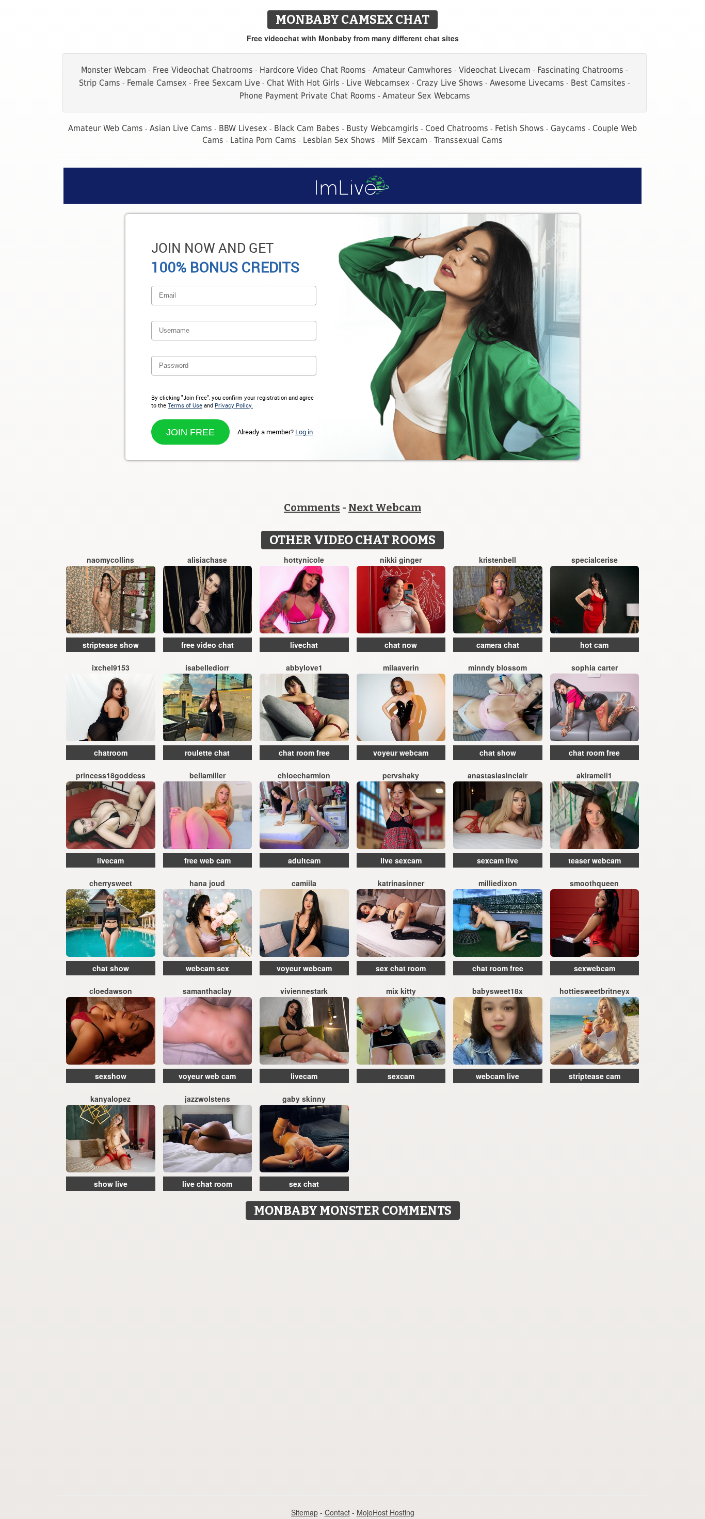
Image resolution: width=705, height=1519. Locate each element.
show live (110, 1184)
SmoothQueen (594, 883)
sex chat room (401, 968)
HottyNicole (304, 559)
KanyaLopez (110, 1098)
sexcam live (497, 860)
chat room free (304, 752)
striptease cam (594, 1076)
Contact (337, 1512)
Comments (312, 507)
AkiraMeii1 (594, 775)
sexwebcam (594, 968)
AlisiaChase (207, 559)
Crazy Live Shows (449, 83)
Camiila (304, 883)
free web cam (207, 860)
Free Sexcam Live (227, 83)
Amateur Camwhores (412, 70)
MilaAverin (401, 667)
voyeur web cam (207, 1076)
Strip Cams (99, 83)
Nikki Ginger (401, 559)
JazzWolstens (207, 1098)
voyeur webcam (400, 752)
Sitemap (304, 1512)
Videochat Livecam (495, 70)
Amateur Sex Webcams (426, 96)
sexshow (110, 1076)
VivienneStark (304, 991)
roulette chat (207, 752)
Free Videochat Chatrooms (203, 70)
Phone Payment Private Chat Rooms (307, 96)
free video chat (207, 645)
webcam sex (207, 968)
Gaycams (568, 128)
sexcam (401, 1076)
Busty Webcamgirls (382, 128)
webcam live (497, 1076)
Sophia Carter (594, 667)
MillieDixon (497, 883)
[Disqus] (352, 1354)
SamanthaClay (207, 991)
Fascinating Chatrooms (580, 70)
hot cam (594, 645)
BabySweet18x (497, 991)
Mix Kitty (401, 991)
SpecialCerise (594, 559)
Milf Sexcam (404, 140)
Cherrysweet (110, 883)
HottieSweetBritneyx (594, 991)
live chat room (207, 1184)
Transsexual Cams (468, 140)
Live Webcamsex (378, 83)
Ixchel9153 (111, 667)
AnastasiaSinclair (497, 775)
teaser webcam (594, 860)
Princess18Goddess (111, 775)
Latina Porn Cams (263, 140)
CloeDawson (110, 991)
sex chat (304, 1184)
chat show (497, 752)
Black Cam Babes (307, 128)
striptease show (111, 645)
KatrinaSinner (401, 883)
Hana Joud (207, 883)
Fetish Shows (519, 128)
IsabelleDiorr (207, 667)
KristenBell (497, 559)
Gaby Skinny (304, 1098)
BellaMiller (207, 775)
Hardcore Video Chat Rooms (313, 70)
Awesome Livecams (527, 83)
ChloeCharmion (304, 775)
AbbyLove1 (304, 667)
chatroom (110, 752)
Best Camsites (598, 83)
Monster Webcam (113, 70)
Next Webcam (384, 507)
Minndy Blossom (497, 667)
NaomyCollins (110, 559)
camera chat (497, 645)
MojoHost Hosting (385, 1512)
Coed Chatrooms (456, 128)
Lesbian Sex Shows (339, 140)
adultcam (304, 860)
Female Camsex (157, 83)
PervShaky (400, 775)
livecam (110, 860)
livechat (304, 645)
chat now (400, 645)
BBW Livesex (243, 128)
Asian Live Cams (181, 128)
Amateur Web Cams (105, 128)
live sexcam (401, 860)
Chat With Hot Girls (303, 83)
